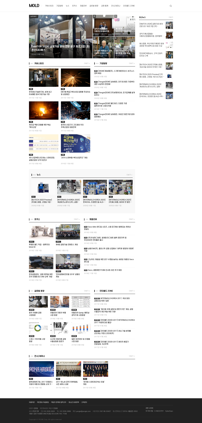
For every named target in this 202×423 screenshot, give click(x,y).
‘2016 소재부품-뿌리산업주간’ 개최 (74, 158)
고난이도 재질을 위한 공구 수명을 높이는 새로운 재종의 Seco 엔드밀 (109, 261)
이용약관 (32, 402)
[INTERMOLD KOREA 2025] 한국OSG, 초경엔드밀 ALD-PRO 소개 (94, 201)
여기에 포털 (149, 411)
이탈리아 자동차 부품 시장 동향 (58, 314)
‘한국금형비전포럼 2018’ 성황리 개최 (68, 275)
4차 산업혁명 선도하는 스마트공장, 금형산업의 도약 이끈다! (42, 159)
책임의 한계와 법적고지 (58, 402)
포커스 (74, 6)
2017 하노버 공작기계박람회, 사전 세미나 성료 (67, 383)
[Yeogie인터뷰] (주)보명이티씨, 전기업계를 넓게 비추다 (114, 94)
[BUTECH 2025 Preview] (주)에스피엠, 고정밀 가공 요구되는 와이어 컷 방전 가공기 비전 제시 (43, 201)
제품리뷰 (83, 6)
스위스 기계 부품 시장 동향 (37, 340)
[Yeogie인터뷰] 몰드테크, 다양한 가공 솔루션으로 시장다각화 (110, 105)
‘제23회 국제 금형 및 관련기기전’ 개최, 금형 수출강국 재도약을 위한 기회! (113, 310)
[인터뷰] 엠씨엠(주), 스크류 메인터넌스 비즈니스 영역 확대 (114, 72)
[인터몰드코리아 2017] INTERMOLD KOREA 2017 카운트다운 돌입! (114, 321)
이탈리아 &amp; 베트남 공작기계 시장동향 (80, 314)
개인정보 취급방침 (43, 402)
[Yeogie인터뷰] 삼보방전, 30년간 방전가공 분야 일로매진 (114, 115)
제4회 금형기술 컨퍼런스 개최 (67, 245)
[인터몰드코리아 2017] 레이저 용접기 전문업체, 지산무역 (111, 343)
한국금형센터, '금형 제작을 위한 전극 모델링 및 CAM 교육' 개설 (41, 275)
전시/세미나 (115, 6)
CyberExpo (169, 411)
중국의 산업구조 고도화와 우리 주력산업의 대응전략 (72, 126)
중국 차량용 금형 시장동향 (35, 314)
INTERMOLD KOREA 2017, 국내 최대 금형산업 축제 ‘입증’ (112, 299)
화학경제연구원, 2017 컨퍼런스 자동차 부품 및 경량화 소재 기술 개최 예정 (41, 383)
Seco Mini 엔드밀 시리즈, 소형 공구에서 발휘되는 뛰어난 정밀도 (107, 228)
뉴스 (67, 6)
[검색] (171, 6)
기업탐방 (59, 6)
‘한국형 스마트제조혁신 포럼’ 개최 (94, 383)
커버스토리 (49, 6)
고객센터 (84, 402)
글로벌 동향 (94, 6)
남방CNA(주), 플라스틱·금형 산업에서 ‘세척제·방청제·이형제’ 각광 (109, 250)
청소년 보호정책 (74, 402)
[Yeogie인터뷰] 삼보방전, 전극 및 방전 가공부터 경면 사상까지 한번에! (114, 83)
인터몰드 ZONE (129, 6)
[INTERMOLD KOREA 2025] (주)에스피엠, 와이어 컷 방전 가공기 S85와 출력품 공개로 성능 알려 (120, 201)
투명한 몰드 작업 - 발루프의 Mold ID (39, 246)
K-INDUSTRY (159, 411)
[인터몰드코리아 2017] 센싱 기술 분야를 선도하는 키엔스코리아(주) (112, 332)
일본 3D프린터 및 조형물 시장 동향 (81, 340)
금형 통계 (104, 6)
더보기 (86, 63)
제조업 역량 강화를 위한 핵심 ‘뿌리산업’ (39, 126)
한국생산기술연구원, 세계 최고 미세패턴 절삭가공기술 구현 (40, 93)
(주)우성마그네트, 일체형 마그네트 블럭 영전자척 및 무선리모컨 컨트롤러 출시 (105, 239)
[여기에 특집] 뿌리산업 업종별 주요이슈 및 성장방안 (75, 93)
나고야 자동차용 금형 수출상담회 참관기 (58, 340)
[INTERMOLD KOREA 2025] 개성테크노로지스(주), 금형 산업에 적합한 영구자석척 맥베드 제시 (68, 201)
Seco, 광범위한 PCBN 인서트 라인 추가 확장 (103, 270)
